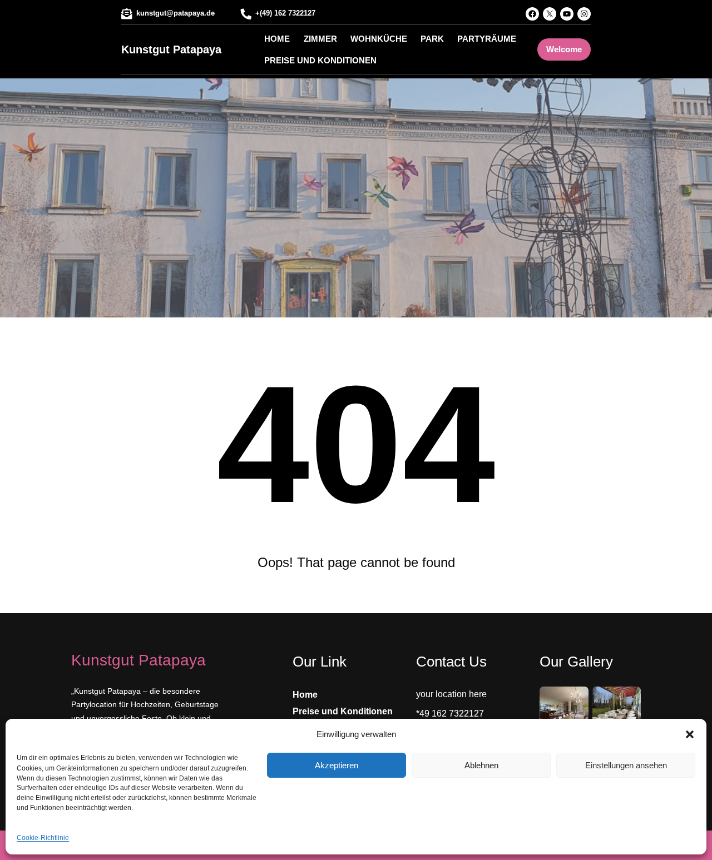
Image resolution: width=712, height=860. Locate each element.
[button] (689, 734)
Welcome (564, 49)
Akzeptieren (336, 765)
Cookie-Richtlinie (43, 838)
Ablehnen (481, 765)
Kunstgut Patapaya (171, 49)
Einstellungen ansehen (626, 765)
